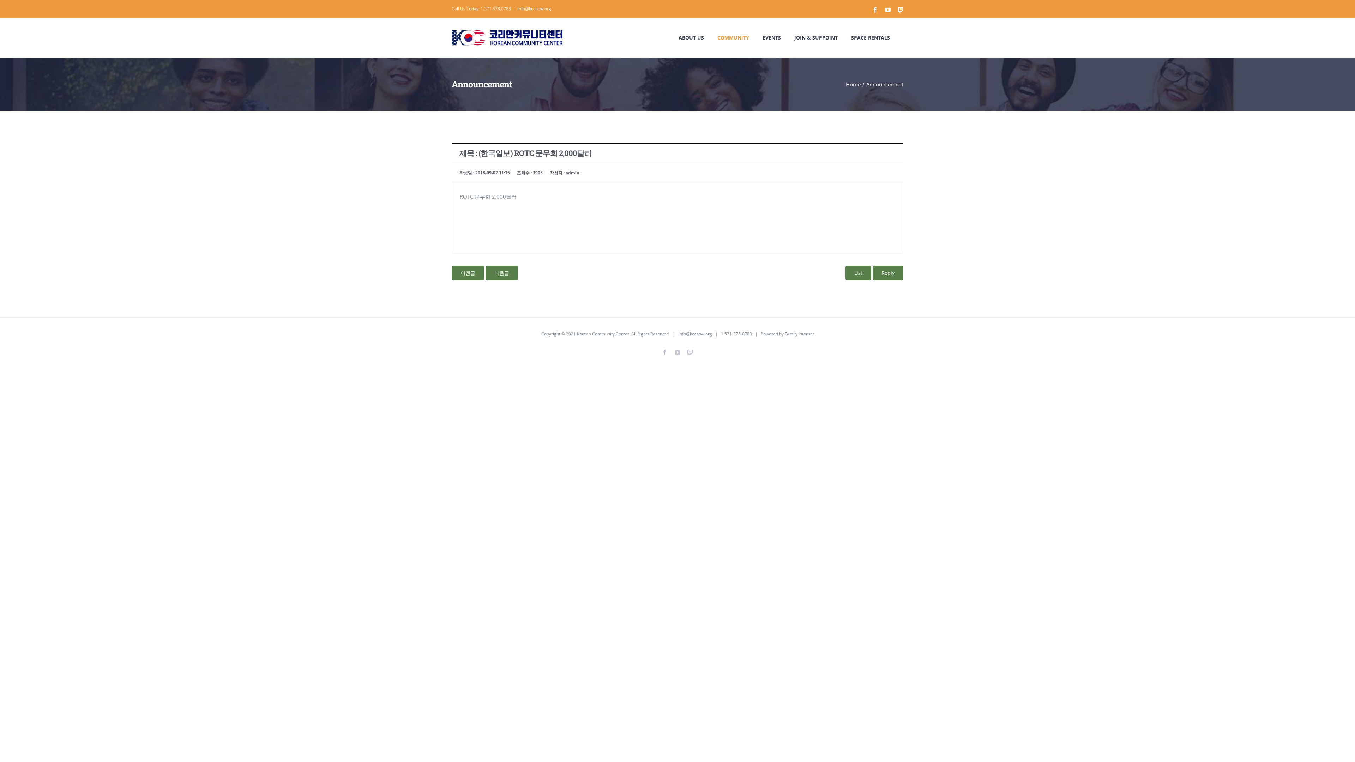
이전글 (467, 273)
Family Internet (799, 334)
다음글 (501, 273)
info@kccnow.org (534, 9)
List (858, 273)
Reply (888, 273)
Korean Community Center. (603, 334)
